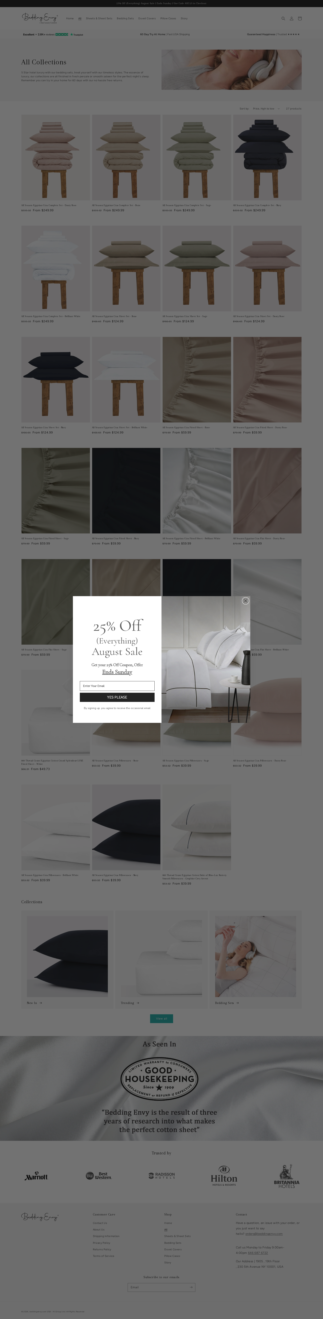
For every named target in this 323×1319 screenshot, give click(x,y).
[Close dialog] (245, 601)
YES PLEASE (117, 697)
